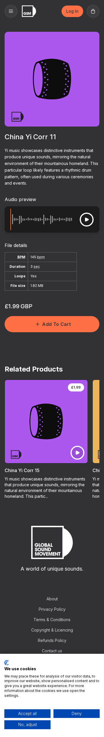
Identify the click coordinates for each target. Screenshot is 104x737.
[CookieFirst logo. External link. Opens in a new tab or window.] (6, 662)
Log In (72, 11)
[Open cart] (93, 11)
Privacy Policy (52, 609)
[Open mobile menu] (11, 11)
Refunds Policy (52, 640)
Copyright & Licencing (52, 630)
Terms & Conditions (52, 619)
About (52, 598)
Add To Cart (56, 324)
